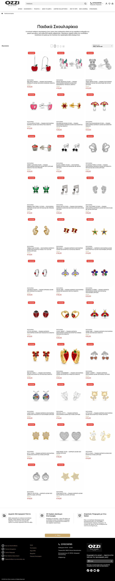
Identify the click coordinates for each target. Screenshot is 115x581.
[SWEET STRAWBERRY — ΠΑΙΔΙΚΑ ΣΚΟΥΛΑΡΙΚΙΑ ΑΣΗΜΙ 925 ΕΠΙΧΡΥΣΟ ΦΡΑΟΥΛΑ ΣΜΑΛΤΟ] (70, 356)
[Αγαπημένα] (109, 3)
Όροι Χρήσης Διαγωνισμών (12, 555)
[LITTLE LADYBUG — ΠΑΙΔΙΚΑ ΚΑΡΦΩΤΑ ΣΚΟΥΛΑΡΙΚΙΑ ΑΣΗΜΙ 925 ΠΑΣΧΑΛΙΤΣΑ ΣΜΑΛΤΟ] (41, 314)
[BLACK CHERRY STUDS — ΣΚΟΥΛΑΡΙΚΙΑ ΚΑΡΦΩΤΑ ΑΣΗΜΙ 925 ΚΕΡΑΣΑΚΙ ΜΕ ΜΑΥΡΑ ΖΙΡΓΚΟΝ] (70, 148)
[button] (112, 3)
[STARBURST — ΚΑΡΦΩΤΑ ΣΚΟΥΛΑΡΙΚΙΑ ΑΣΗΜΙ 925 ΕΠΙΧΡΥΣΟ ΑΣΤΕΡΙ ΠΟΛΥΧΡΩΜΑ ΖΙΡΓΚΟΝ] (99, 231)
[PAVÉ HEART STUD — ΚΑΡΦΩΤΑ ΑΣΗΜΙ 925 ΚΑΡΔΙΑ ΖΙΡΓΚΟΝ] (70, 436)
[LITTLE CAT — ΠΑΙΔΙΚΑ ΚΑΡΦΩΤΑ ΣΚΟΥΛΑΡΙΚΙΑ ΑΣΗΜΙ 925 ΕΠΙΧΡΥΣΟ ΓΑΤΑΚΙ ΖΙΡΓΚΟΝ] (99, 396)
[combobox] (56, 3)
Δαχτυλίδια (33, 550)
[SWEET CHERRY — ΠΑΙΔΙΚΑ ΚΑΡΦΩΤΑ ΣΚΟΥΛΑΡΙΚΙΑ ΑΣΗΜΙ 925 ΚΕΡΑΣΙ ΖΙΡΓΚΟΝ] (99, 356)
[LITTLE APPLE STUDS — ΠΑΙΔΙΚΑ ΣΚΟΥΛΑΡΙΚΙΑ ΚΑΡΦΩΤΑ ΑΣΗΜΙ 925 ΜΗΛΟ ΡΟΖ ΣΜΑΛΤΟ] (41, 106)
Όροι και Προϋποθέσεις (11, 545)
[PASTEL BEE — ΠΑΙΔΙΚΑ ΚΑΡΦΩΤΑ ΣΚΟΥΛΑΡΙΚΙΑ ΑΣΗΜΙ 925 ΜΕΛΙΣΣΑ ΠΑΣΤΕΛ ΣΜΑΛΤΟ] (70, 273)
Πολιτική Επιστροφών (36, 556)
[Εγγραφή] (111, 561)
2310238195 (97, 3)
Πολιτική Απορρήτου (10, 549)
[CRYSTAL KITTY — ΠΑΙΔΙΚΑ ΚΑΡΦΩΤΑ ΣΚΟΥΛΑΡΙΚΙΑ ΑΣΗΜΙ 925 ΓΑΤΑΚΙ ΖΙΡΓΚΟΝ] (70, 396)
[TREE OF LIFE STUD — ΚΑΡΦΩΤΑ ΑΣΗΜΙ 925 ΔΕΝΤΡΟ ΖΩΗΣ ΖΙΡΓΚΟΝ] (41, 476)
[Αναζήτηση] (85, 3)
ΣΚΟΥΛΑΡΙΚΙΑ (30, 80)
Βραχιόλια (32, 553)
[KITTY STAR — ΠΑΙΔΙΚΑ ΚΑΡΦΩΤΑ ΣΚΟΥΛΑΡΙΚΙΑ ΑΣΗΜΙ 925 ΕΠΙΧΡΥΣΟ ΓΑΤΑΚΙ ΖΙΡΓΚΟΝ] (41, 436)
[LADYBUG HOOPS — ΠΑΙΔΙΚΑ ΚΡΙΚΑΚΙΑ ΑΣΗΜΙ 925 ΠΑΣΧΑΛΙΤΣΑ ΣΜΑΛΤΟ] (41, 273)
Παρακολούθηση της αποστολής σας (15, 559)
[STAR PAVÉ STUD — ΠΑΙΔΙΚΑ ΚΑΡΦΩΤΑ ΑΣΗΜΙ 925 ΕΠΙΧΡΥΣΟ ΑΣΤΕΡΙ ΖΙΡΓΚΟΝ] (70, 476)
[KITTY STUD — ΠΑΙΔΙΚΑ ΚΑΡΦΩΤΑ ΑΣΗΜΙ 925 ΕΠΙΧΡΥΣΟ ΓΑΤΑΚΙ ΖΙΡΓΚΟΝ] (99, 436)
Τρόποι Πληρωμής (10, 552)
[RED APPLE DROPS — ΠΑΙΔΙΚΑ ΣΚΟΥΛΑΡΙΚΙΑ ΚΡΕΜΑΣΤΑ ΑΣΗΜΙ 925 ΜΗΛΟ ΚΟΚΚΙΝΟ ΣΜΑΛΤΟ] (41, 65)
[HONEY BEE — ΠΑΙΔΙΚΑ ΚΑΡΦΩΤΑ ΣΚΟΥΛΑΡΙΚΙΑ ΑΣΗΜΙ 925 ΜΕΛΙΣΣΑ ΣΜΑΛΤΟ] (99, 314)
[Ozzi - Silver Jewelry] (12, 3)
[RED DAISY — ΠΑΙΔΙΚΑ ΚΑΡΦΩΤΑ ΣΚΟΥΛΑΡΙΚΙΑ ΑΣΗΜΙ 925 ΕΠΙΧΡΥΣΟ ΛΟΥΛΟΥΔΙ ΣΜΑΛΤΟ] (70, 231)
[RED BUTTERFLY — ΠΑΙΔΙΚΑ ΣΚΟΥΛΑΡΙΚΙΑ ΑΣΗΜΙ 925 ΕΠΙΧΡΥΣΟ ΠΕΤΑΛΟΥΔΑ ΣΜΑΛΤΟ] (41, 356)
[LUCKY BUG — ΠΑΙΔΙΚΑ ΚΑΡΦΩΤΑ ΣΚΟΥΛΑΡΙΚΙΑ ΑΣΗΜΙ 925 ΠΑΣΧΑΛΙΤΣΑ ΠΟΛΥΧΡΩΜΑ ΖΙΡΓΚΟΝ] (41, 396)
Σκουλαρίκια (33, 548)
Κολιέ (31, 545)
